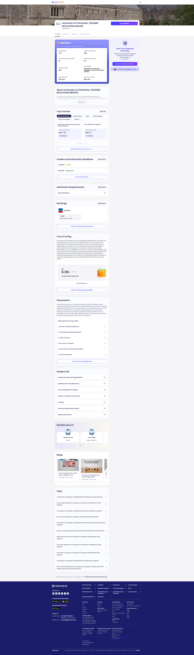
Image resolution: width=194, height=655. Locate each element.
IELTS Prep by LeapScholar (133, 605)
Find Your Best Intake (81, 177)
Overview (57, 34)
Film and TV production (64, 119)
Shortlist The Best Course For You (81, 149)
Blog (113, 611)
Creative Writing (78, 116)
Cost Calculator (116, 609)
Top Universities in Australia (89, 621)
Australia (84, 609)
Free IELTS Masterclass (118, 605)
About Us (99, 604)
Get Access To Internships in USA (82, 361)
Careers (99, 605)
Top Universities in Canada (89, 620)
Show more (101, 159)
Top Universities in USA (88, 617)
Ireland (84, 611)
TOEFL (128, 611)
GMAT (128, 617)
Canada (84, 607)
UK (83, 605)
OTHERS (137, 650)
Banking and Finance (64, 116)
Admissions (66, 34)
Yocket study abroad (102, 610)
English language (98, 116)
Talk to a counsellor (117, 607)
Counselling (115, 622)
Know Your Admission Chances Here (82, 226)
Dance (88, 116)
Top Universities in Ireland (88, 623)
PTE (128, 614)
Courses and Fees (84, 34)
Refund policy (85, 644)
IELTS (113, 620)
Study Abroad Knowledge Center (118, 613)
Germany (84, 613)
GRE (128, 616)
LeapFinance (130, 604)
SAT (128, 613)
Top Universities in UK (87, 618)
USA (83, 604)
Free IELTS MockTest (117, 604)
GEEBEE (99, 611)
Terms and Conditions (87, 642)
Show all (102, 111)
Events (113, 616)
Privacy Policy (85, 640)
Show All (76, 119)
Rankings (74, 34)
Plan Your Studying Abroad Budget (82, 290)
